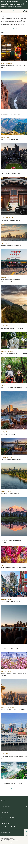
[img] (26, 1)
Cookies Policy (7, 842)
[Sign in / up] (26, 11)
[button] (26, 838)
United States (6, 832)
